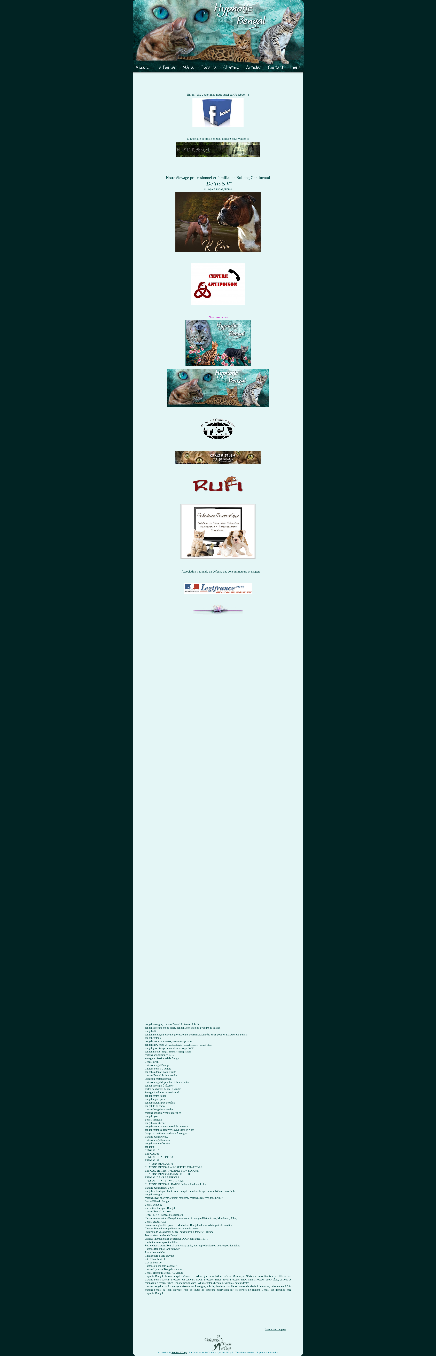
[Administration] (4, 1351)
